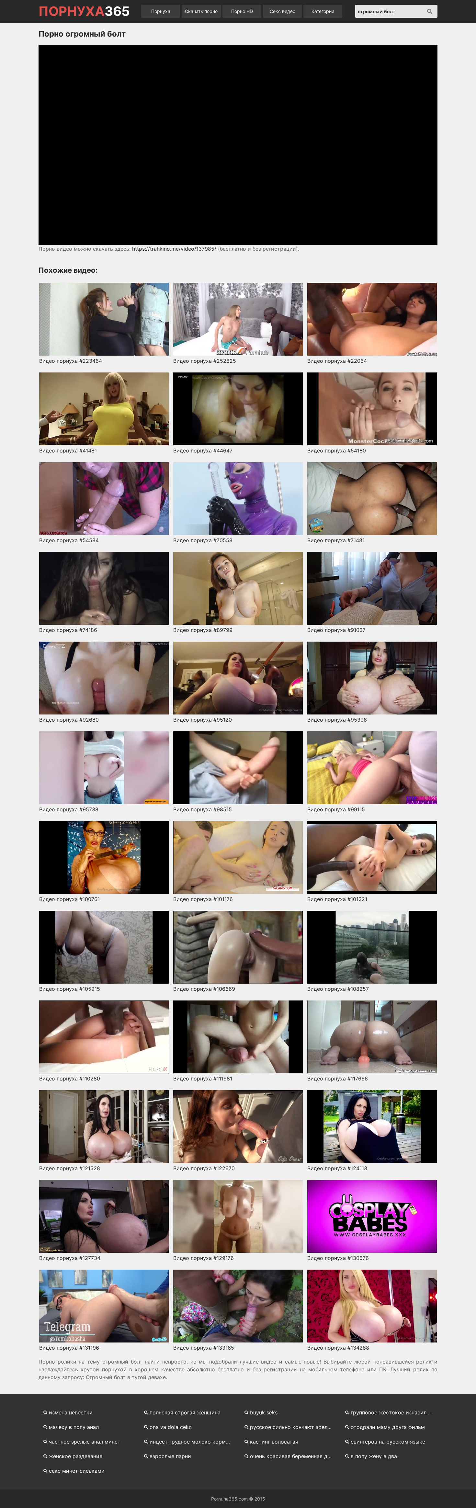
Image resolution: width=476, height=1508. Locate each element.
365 (84, 11)
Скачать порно (201, 11)
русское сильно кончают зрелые (292, 1427)
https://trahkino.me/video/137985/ (174, 249)
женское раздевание (75, 1456)
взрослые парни (170, 1456)
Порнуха (160, 11)
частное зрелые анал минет (84, 1441)
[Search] (429, 11)
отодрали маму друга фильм (388, 1427)
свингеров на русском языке (388, 1441)
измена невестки (71, 1412)
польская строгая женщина (185, 1412)
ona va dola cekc (171, 1427)
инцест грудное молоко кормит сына (193, 1441)
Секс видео (282, 11)
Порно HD (242, 11)
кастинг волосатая (274, 1441)
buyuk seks (264, 1412)
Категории (323, 11)
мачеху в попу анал (74, 1427)
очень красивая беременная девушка (293, 1456)
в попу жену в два (374, 1456)
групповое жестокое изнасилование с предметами (394, 1412)
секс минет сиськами (77, 1471)
